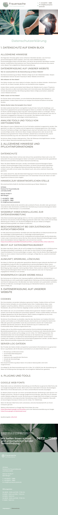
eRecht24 (14, 417)
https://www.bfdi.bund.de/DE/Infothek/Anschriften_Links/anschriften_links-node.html (27, 242)
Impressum (6, 508)
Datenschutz (16, 508)
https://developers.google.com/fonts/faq (13, 409)
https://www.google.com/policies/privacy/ (13, 411)
